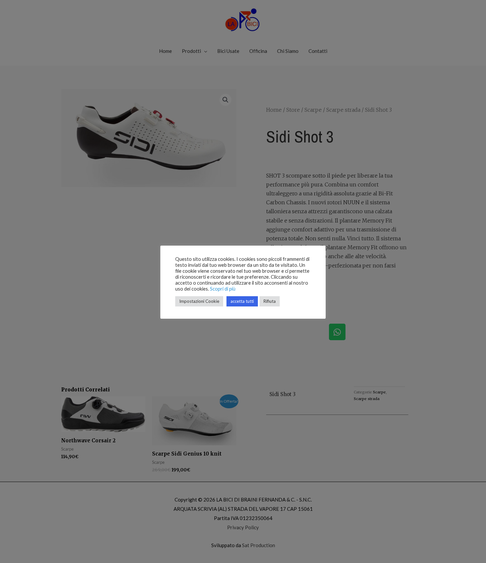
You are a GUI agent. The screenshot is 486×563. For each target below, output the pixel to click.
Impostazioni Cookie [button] (199, 301)
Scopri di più (222, 289)
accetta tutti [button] (242, 301)
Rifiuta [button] (269, 301)
